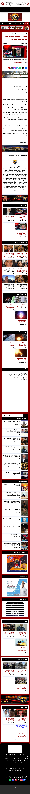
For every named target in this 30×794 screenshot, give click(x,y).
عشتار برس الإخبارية (18, 62)
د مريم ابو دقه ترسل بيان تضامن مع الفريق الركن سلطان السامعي (22, 270)
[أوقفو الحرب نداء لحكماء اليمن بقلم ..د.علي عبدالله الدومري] (24, 449)
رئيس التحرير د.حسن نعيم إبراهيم (15, 770)
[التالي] (5, 24)
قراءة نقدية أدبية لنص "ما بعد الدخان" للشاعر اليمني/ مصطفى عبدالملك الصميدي (11, 431)
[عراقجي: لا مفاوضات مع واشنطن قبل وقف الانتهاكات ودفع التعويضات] (24, 458)
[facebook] (24, 780)
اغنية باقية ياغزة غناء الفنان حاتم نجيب (11, 535)
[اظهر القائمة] (27, 9)
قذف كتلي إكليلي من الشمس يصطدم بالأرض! (21, 359)
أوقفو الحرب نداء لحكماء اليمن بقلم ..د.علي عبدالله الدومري (16, 24)
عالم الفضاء (20, 332)
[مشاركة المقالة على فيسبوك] (26, 68)
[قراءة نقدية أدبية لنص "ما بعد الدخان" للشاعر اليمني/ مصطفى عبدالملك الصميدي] (24, 432)
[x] (18, 780)
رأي (24, 621)
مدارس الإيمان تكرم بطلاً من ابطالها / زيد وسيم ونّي (9, 672)
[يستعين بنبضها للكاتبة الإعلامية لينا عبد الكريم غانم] (24, 424)
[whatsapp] (10, 780)
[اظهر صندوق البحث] (2, 9)
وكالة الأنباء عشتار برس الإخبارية (15, 789)
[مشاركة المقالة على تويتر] (23, 68)
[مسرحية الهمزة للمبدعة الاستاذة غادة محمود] (24, 512)
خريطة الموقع (17, 768)
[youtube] (16, 780)
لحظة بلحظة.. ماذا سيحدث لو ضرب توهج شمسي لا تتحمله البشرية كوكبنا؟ (21, 345)
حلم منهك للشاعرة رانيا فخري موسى (11, 518)
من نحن (22, 768)
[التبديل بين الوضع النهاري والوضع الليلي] (2, 3)
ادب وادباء (21, 205)
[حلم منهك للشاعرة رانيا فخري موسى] (24, 521)
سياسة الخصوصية (10, 768)
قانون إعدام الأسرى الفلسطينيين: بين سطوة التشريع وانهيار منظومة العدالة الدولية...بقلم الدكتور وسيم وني (11, 494)
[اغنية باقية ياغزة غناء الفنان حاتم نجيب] (24, 537)
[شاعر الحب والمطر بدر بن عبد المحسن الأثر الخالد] (24, 487)
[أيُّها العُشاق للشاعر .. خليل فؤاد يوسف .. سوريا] (24, 475)
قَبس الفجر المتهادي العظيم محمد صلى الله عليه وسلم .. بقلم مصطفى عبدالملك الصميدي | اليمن (12, 465)
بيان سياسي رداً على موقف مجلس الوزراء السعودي (9, 634)
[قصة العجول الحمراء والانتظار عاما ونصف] (24, 529)
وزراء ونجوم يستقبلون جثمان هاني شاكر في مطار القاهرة (21, 720)
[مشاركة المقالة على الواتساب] (20, 68)
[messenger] (13, 780)
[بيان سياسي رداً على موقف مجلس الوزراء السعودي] (24, 441)
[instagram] (21, 780)
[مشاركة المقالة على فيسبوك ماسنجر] (14, 68)
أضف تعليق (5, 43)
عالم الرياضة (21, 659)
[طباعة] (9, 68)
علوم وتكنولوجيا (19, 294)
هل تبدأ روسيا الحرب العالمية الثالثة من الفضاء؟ (9, 344)
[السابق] (2, 24)
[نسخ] (11, 68)
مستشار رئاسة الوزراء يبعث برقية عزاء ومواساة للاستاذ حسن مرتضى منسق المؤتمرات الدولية (22, 287)
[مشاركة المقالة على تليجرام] (17, 68)
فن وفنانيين (21, 707)
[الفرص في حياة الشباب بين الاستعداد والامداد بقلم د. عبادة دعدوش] (24, 504)
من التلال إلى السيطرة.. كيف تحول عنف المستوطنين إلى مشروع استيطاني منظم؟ (21, 650)
